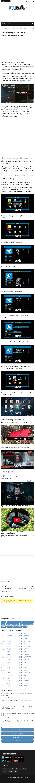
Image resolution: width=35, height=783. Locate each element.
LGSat (3, 624)
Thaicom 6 (9, 680)
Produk (4, 771)
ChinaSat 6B (26, 659)
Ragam (10, 771)
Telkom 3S (9, 657)
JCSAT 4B (26, 653)
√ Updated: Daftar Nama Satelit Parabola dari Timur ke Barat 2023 (19, 707)
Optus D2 (9, 643)
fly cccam (24, 115)
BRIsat (25, 643)
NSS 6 (8, 669)
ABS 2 (25, 682)
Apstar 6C (9, 648)
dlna (28, 115)
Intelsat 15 (9, 677)
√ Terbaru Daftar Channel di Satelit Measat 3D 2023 (19, 714)
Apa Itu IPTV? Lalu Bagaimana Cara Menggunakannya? (15, 81)
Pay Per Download (17, 733)
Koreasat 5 (9, 661)
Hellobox (17, 622)
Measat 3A (26, 672)
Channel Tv (10, 768)
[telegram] (29, 1)
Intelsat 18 (26, 633)
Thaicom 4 (9, 656)
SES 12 (25, 669)
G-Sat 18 (26, 683)
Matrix (17, 624)
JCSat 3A (8, 651)
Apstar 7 (8, 682)
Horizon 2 (26, 675)
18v (29, 646)
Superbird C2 (27, 645)
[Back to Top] (17, 781)
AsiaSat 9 (8, 654)
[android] (33, 1)
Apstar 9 (8, 646)
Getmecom (10, 622)
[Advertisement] (17, 16)
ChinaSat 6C (26, 649)
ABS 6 (8, 638)
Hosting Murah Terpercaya (17, 730)
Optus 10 (8, 640)
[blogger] (26, 1)
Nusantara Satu (10, 645)
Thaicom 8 (26, 680)
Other (25, 626)
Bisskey (4, 768)
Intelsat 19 (9, 636)
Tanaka (9, 626)
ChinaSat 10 (26, 662)
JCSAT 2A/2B (27, 641)
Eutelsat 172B (9, 635)
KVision (31, 622)
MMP (22, 624)
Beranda (2, 28)
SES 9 (25, 664)
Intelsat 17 (26, 685)
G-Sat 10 (26, 677)
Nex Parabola (28, 624)
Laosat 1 (26, 651)
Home (3, 24)
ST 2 (25, 673)
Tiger (14, 626)
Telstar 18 (26, 646)
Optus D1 (26, 636)
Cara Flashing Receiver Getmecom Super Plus (20, 175)
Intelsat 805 (26, 635)
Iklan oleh (7, 727)
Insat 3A (26, 670)
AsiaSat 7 (26, 665)
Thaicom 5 (26, 678)
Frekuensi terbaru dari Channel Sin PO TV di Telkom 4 (18, 694)
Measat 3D (9, 673)
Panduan (7, 28)
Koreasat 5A (26, 661)
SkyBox (3, 626)
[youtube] (31, 1)
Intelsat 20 (9, 685)
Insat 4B (8, 678)
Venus (19, 626)
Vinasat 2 (8, 649)
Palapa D (8, 662)
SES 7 (8, 664)
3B (29, 672)
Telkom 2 (26, 638)
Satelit (15, 771)
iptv (9, 116)
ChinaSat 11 (26, 667)
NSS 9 (8, 633)
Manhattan (10, 624)
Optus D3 (9, 641)
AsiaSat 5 (8, 667)
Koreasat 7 (9, 659)
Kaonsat (24, 622)
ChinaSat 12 (9, 675)
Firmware (18, 768)
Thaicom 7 (26, 654)
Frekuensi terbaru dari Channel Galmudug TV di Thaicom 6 (19, 701)
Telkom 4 (9, 665)
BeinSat (4, 622)
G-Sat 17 (8, 672)
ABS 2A (8, 683)
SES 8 (8, 670)
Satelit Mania (24, 777)
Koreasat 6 (26, 657)
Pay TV (24, 768)
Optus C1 (26, 640)
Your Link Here (17, 737)
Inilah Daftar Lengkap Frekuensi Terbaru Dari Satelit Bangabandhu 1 (19, 721)
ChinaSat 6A (9, 653)
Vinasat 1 (26, 648)
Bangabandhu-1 (27, 656)
